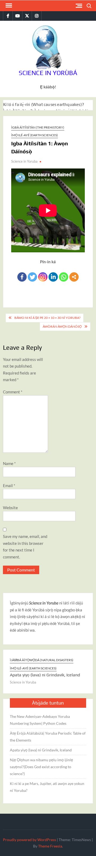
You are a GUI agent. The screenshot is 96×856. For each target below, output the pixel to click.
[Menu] (8, 5)
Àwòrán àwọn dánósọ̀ (62, 326)
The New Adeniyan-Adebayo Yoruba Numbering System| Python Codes (40, 720)
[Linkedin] (53, 277)
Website (10, 507)
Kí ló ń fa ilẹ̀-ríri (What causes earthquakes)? (43, 104)
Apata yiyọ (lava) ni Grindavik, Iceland (45, 674)
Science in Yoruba (24, 161)
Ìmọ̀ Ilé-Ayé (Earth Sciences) (34, 135)
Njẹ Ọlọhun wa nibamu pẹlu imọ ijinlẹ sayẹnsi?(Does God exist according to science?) (41, 767)
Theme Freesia (50, 846)
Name (9, 463)
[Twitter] (32, 277)
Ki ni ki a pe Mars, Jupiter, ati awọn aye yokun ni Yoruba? (47, 787)
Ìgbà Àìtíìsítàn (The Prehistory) (37, 127)
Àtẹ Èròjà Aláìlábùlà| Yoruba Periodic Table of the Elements (48, 736)
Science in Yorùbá (48, 72)
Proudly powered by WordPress (29, 839)
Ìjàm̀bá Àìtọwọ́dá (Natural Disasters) (41, 660)
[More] (74, 277)
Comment (12, 391)
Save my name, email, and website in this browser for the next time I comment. (25, 546)
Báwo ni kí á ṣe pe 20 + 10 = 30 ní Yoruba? (47, 318)
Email (9, 485)
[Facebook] (22, 277)
